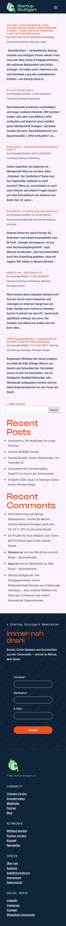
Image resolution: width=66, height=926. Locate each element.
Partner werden (16, 836)
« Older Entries (16, 404)
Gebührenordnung (18, 873)
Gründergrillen (16, 798)
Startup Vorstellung (18, 41)
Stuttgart (12, 285)
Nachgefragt (25, 219)
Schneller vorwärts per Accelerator (32, 211)
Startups (34, 41)
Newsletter (13, 845)
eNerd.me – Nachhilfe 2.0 (24, 272)
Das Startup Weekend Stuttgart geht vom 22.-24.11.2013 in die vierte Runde (31, 524)
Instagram (13, 905)
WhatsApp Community (21, 915)
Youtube (12, 910)
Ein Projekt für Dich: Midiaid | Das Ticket (33, 535)
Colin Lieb (15, 37)
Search (54, 410)
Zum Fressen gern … (21, 90)
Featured (12, 98)
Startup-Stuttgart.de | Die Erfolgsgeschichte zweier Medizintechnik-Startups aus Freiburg (32, 580)
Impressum (14, 877)
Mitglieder (13, 803)
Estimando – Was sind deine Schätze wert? (32, 148)
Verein (21, 285)
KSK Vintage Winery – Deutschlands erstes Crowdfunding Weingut (32, 340)
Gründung (48, 37)
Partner (11, 808)
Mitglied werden (17, 831)
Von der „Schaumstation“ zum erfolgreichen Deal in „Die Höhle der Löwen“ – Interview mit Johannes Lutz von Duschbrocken (32, 29)
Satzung (12, 868)
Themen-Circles (17, 794)
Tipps (43, 41)
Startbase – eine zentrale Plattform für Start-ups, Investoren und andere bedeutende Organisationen (32, 595)
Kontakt (11, 840)
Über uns (12, 863)
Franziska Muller (19, 276)
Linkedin (12, 900)
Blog (9, 813)
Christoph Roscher (20, 93)
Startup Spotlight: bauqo (23, 451)
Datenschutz (14, 882)
